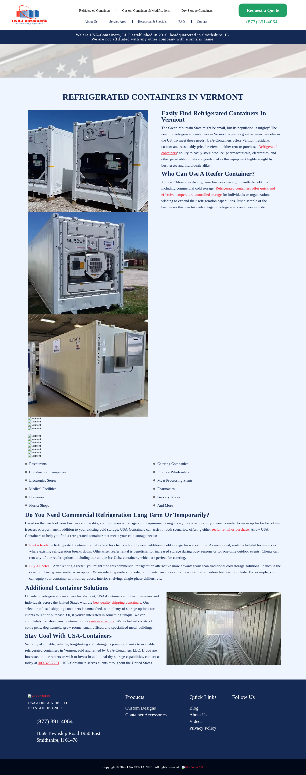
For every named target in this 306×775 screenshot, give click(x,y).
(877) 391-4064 (261, 21)
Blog (193, 708)
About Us (91, 21)
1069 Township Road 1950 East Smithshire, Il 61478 (68, 737)
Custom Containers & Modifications (146, 10)
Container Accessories (146, 714)
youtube (235, 708)
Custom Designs (140, 708)
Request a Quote (263, 10)
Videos (195, 721)
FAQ (181, 21)
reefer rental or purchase (230, 529)
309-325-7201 (48, 663)
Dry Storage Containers (197, 10)
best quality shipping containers (117, 602)
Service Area (117, 21)
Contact (202, 21)
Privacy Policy (202, 728)
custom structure (101, 621)
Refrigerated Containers (94, 10)
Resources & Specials (152, 21)
